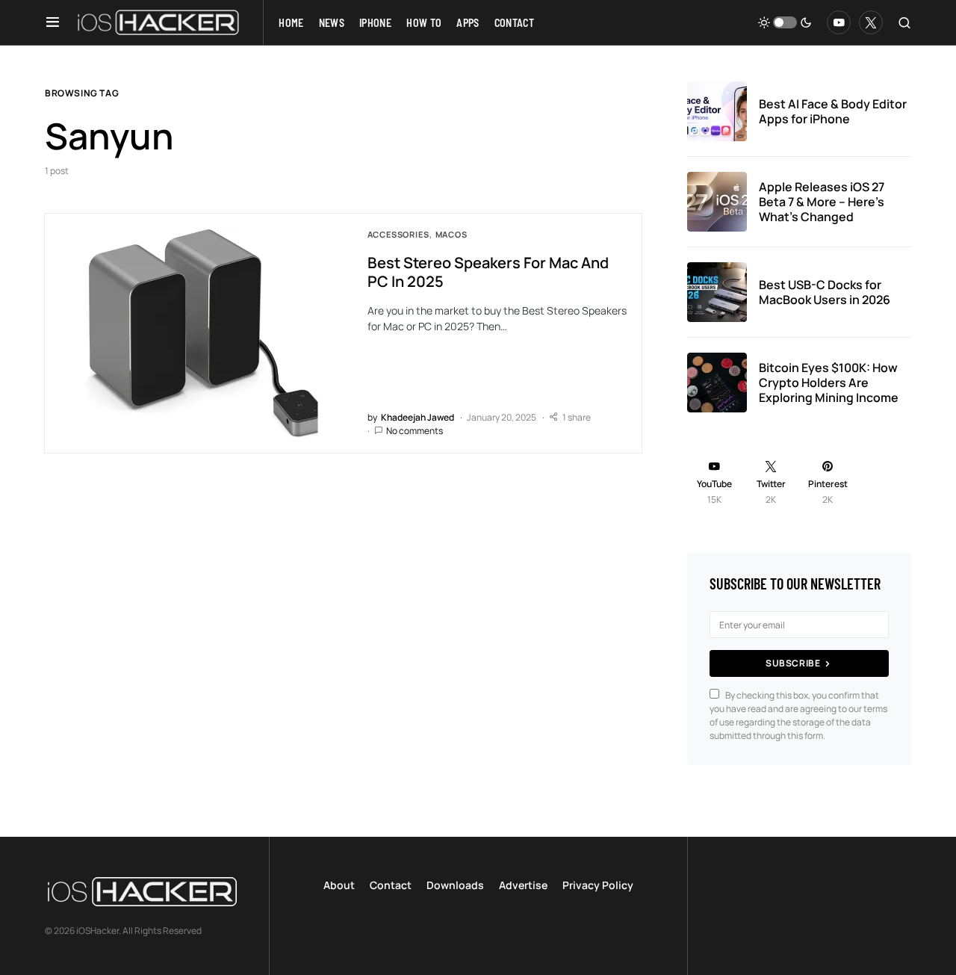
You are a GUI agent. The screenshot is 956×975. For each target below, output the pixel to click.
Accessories (398, 234)
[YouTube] (839, 22)
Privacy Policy (597, 885)
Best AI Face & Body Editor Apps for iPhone (833, 111)
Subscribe (793, 663)
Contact (391, 885)
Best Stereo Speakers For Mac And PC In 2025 (488, 272)
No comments (414, 430)
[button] (52, 22)
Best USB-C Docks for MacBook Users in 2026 (824, 292)
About (339, 885)
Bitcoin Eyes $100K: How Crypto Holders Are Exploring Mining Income (828, 382)
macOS (451, 234)
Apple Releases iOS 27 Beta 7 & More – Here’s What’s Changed (821, 202)
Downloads (455, 885)
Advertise (523, 885)
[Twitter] (871, 22)
